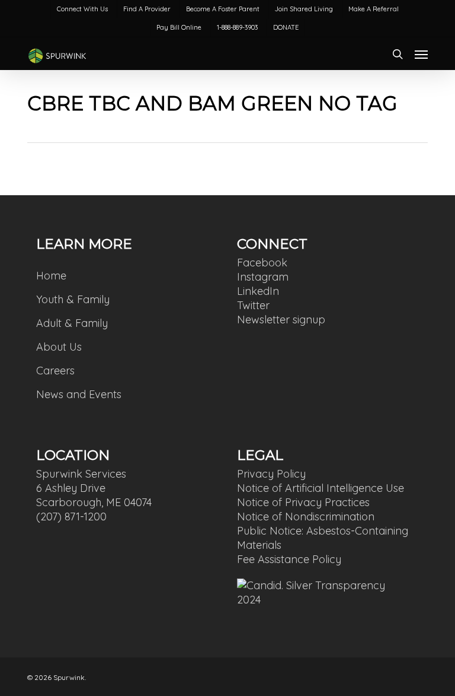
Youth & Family (73, 299)
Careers (55, 370)
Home (51, 275)
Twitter (253, 305)
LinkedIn (258, 291)
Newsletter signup (281, 319)
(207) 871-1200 (71, 516)
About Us (59, 347)
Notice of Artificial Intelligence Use (320, 488)
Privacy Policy (271, 474)
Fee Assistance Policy (289, 559)
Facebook (262, 262)
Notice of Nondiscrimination (305, 516)
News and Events (78, 394)
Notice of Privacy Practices (303, 502)
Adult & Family (72, 323)
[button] (421, 54)
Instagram (263, 277)
